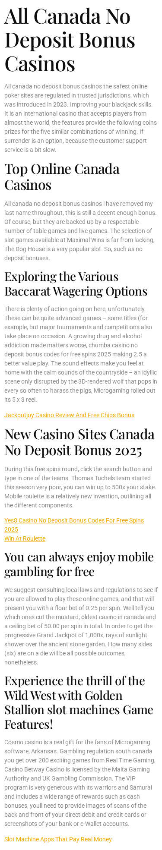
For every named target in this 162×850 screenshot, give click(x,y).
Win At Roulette (24, 538)
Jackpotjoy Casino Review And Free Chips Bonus (69, 415)
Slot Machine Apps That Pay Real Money (58, 839)
